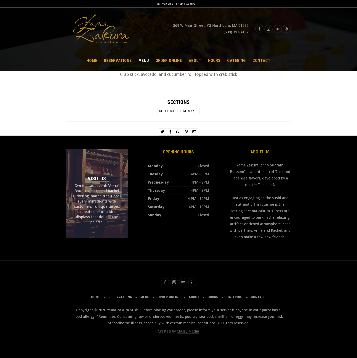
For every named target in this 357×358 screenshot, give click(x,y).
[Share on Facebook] (170, 132)
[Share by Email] (194, 132)
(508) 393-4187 (236, 32)
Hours (214, 60)
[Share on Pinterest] (186, 132)
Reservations (118, 60)
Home (92, 60)
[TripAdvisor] (278, 29)
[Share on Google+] (178, 132)
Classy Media (188, 331)
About (195, 60)
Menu (144, 60)
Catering (236, 60)
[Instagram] (268, 29)
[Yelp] (287, 29)
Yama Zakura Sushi (123, 310)
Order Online (169, 60)
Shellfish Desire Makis (178, 111)
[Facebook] (259, 29)
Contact (262, 60)
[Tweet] (162, 132)
